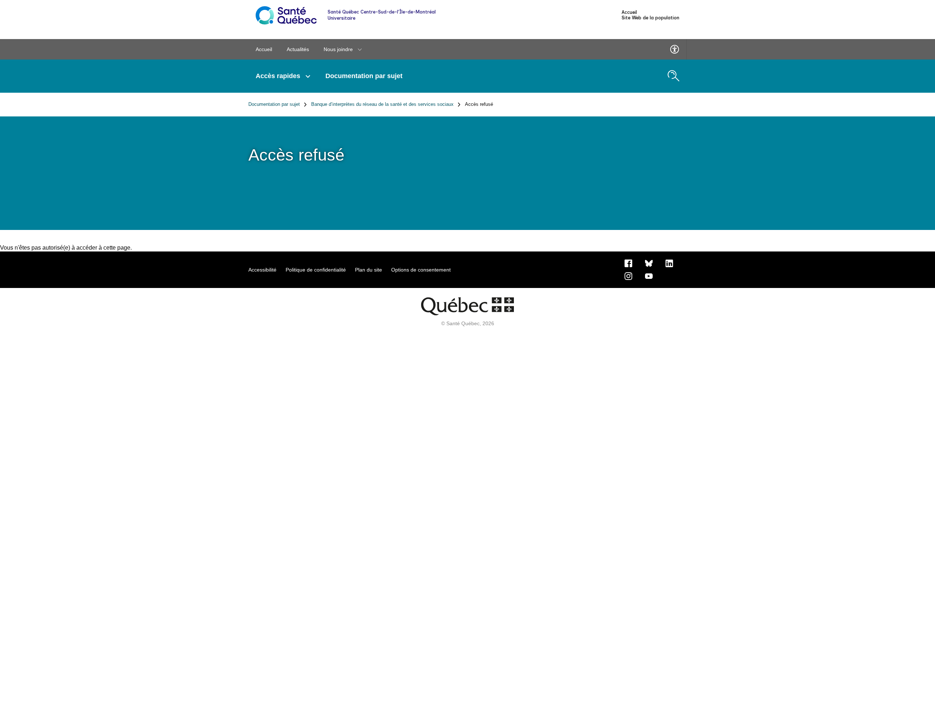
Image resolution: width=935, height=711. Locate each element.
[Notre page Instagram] (628, 275)
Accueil (629, 12)
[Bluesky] (649, 263)
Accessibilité (262, 270)
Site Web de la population (650, 17)
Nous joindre (339, 49)
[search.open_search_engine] (673, 76)
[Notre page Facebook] (628, 263)
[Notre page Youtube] (649, 275)
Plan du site (368, 270)
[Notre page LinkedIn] (669, 263)
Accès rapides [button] (279, 76)
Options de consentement (421, 270)
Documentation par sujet (363, 76)
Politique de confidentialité (316, 270)
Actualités (298, 49)
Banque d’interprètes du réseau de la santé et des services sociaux (382, 104)
